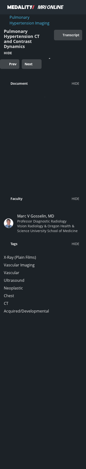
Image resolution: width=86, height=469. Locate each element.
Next (28, 64)
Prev (12, 64)
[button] (41, 83)
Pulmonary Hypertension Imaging (29, 20)
